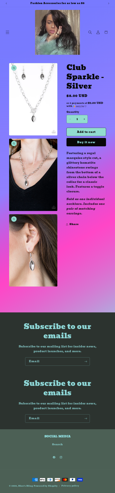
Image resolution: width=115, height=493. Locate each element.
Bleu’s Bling (25, 485)
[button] (8, 32)
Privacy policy (70, 485)
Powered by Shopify (46, 485)
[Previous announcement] (6, 3)
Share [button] (74, 224)
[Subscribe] (86, 361)
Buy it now (86, 142)
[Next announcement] (108, 3)
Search (57, 444)
